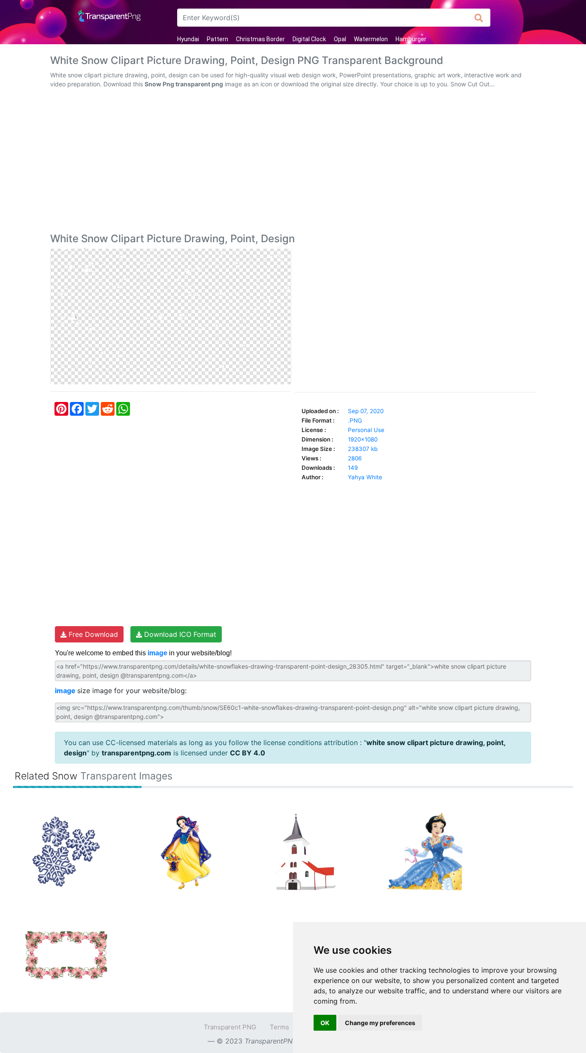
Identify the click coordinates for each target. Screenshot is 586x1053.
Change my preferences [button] (380, 1022)
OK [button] (324, 1022)
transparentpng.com (136, 753)
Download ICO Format (179, 634)
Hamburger (411, 39)
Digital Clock (309, 39)
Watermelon (371, 39)
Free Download (92, 634)
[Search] (479, 18)
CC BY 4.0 (247, 753)
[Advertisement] (293, 162)
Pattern (217, 39)
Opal (340, 39)
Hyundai (188, 39)
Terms (279, 1027)
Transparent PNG (230, 1027)
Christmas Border (260, 39)
